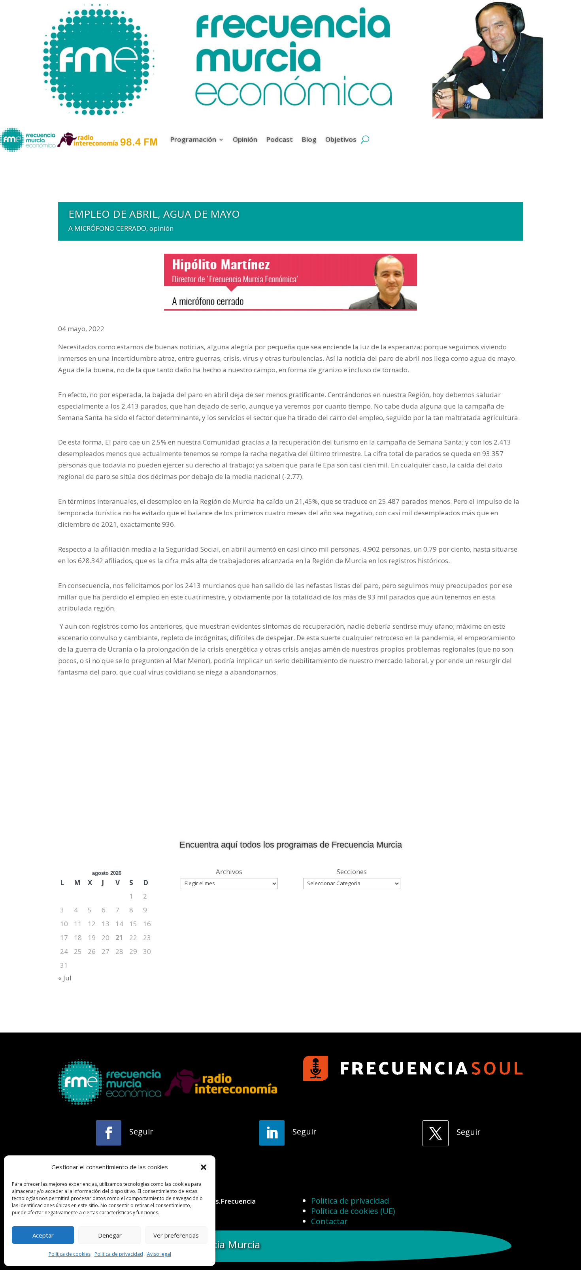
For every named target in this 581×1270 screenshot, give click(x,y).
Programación (193, 139)
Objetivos (341, 139)
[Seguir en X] (436, 1133)
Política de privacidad (118, 1254)
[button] (204, 1167)
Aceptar (43, 1235)
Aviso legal (159, 1254)
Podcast (279, 139)
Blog (309, 139)
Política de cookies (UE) (353, 1211)
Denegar (110, 1235)
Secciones (352, 871)
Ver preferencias (176, 1235)
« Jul (65, 977)
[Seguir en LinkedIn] (272, 1133)
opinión (161, 228)
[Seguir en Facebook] (108, 1133)
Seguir (141, 1131)
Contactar (329, 1221)
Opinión (245, 139)
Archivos (229, 871)
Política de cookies (70, 1254)
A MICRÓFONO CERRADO (107, 228)
